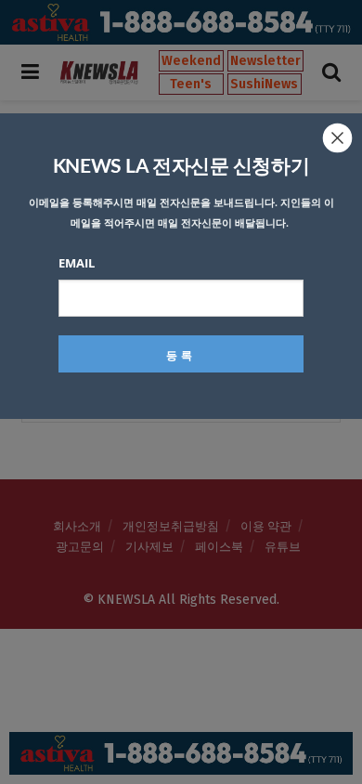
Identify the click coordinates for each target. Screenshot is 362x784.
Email (76, 263)
